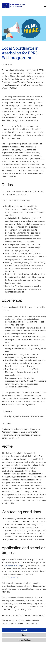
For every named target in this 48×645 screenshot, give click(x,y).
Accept (24, 630)
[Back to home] (13, 6)
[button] (45, 6)
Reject (24, 635)
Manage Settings (24, 640)
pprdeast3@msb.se (12, 565)
